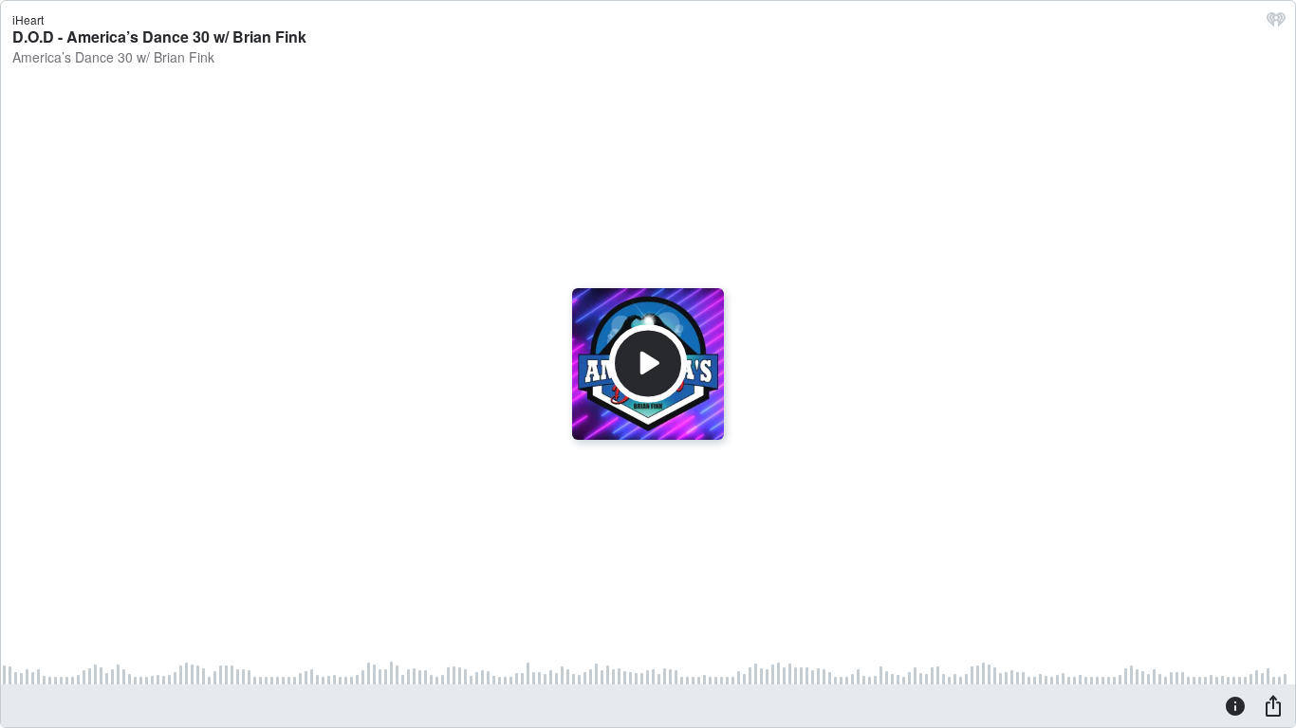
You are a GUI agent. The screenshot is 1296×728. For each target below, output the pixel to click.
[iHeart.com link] (1276, 23)
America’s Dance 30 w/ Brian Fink (113, 56)
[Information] (1235, 705)
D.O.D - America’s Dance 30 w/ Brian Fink (159, 36)
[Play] (648, 364)
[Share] (1273, 705)
